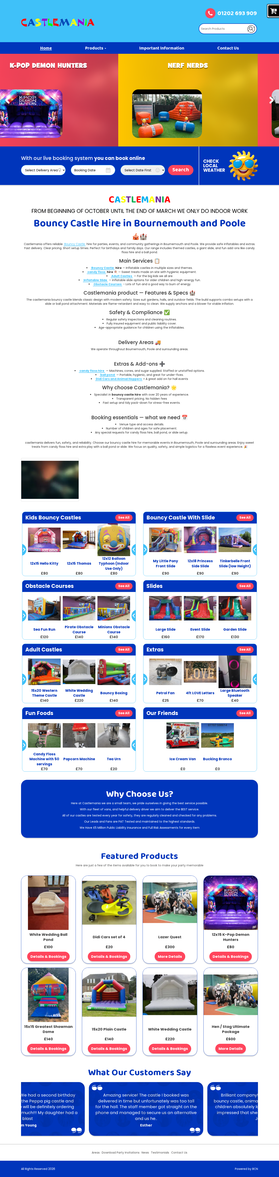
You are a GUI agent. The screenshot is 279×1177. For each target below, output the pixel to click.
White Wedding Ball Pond (48, 937)
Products (94, 48)
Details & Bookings (48, 956)
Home (46, 48)
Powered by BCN (246, 1169)
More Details (170, 956)
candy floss (96, 272)
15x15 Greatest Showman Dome (48, 1029)
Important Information (161, 48)
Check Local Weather (214, 165)
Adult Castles (121, 276)
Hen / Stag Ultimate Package (231, 1029)
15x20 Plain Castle (109, 1029)
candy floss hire (91, 371)
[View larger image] (50, 480)
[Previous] (7, 100)
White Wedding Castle (170, 1029)
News (145, 1153)
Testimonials (160, 1153)
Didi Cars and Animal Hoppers (119, 379)
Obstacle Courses (108, 284)
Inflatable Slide (95, 280)
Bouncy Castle (74, 244)
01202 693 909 (237, 14)
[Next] (271, 100)
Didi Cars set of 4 (109, 936)
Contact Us (228, 48)
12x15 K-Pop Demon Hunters (230, 937)
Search (180, 170)
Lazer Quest (169, 936)
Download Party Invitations (121, 1153)
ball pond (107, 375)
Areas (96, 1153)
